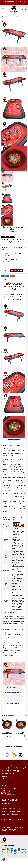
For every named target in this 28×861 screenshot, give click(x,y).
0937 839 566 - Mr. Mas (10, 830)
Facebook (2, 276)
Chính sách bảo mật (5, 778)
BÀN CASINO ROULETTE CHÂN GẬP (14, 286)
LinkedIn (8, 276)
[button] (23, 716)
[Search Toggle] (22, 9)
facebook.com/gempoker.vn (12, 814)
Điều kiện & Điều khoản (6, 780)
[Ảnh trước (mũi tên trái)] (0, 860)
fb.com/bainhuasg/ (12, 703)
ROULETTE (8, 265)
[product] (7, 724)
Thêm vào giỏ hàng (17, 270)
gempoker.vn (8, 816)
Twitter (5, 276)
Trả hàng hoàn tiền (5, 785)
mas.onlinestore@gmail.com (11, 813)
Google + (11, 276)
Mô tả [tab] (5, 279)
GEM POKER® (4, 845)
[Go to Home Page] (1, 15)
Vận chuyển (3, 783)
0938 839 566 (14, 247)
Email (13, 276)
